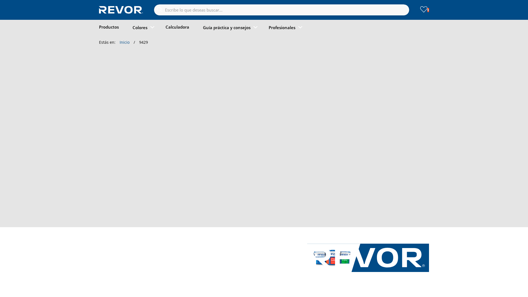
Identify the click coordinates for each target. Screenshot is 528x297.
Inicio (125, 42)
